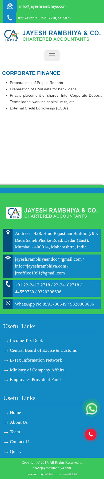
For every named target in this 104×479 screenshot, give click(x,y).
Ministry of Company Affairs (37, 369)
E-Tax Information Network (36, 360)
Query (16, 451)
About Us (19, 422)
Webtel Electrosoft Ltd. (61, 474)
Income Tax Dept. (26, 340)
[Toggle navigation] (52, 55)
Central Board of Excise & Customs (43, 350)
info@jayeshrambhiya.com (43, 6)
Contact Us (20, 441)
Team (15, 431)
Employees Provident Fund (35, 379)
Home (15, 412)
